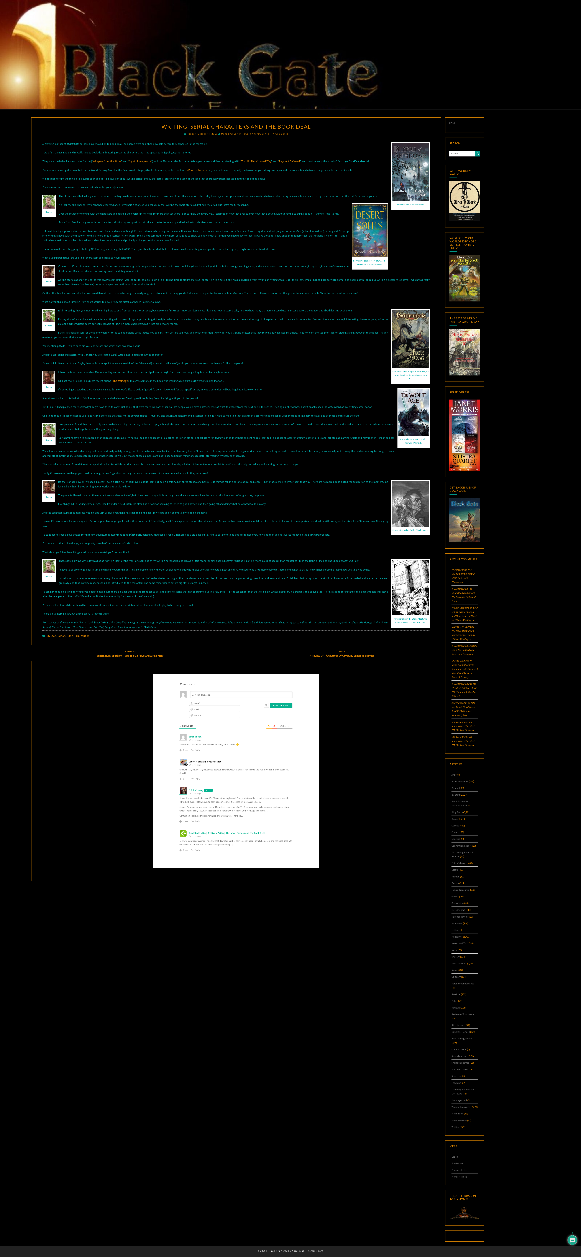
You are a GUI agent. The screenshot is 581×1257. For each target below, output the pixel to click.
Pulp (77, 636)
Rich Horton (457, 1025)
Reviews (455, 1007)
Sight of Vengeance (140, 161)
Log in (454, 1156)
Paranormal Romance (462, 983)
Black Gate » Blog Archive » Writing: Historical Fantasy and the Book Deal (227, 833)
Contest (455, 838)
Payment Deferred (289, 161)
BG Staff (51, 636)
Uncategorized (459, 1100)
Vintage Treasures (460, 1106)
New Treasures (459, 963)
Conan (454, 832)
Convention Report (461, 845)
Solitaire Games (459, 1069)
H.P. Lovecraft (458, 909)
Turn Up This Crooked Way (256, 161)
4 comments (280, 133)
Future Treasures (460, 889)
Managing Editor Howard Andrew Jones (245, 133)
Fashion (455, 876)
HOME (452, 123)
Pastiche (455, 994)
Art (453, 774)
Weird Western (459, 1120)
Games (455, 896)
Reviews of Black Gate (462, 1014)
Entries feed (457, 1163)
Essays (454, 869)
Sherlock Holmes (460, 1062)
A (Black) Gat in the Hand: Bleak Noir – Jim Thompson (464, 649)
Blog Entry (457, 812)
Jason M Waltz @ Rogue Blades (205, 761)
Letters (455, 929)
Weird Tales (457, 1113)
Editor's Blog (65, 636)
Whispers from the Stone (107, 161)
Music (454, 950)
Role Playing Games (461, 1038)
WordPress (298, 1250)
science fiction (458, 1049)
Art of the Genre (459, 781)
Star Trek (456, 1076)
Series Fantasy (458, 1056)
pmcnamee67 (195, 736)
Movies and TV (458, 943)
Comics (455, 825)
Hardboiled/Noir (459, 916)
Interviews (456, 923)
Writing (85, 636)
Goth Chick (457, 903)
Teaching (456, 1082)
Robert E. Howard (460, 1031)
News (454, 970)
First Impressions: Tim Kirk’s (463, 726)
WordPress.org (459, 1176)
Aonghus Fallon (459, 702)
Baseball (456, 788)
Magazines (457, 936)
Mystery (455, 956)
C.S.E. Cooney (196, 790)
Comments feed (459, 1169)
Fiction (455, 883)
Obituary (456, 976)
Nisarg (319, 1250)
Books (454, 818)
